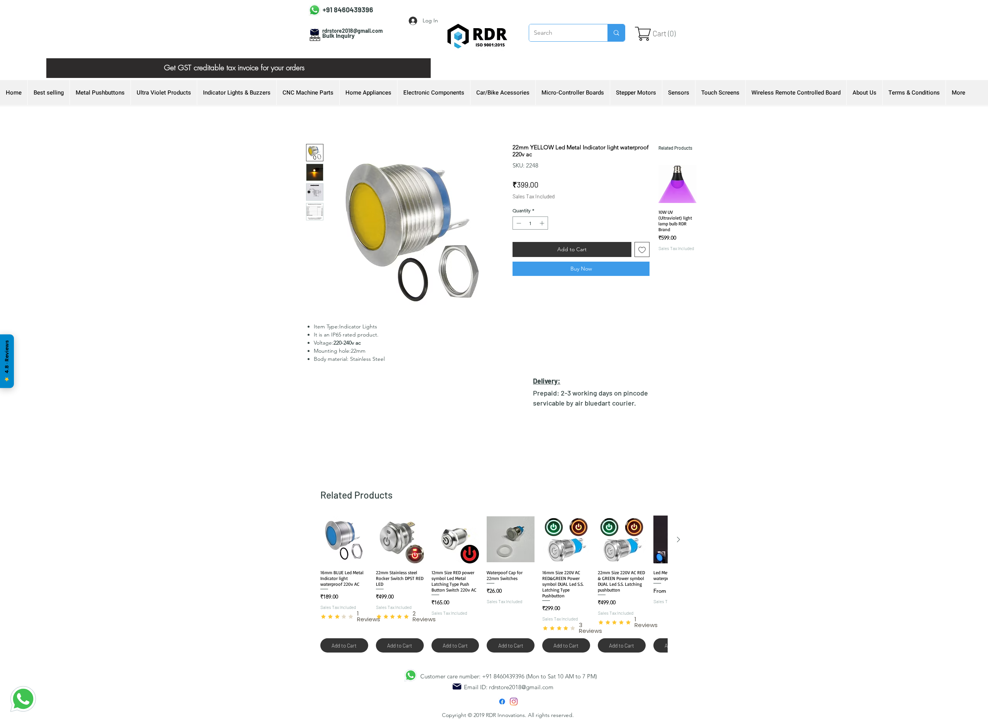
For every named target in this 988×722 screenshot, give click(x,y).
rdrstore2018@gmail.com (521, 687)
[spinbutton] (530, 223)
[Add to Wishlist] (642, 249)
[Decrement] (518, 223)
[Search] (616, 32)
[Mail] (456, 686)
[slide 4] (229, 60)
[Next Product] (678, 539)
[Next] (412, 68)
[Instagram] (514, 701)
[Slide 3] (248, 60)
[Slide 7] (219, 60)
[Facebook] (502, 701)
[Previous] (65, 68)
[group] (677, 227)
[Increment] (542, 223)
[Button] (340, 8)
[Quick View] (677, 184)
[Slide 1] (258, 60)
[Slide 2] (238, 60)
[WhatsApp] (23, 698)
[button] (666, 33)
